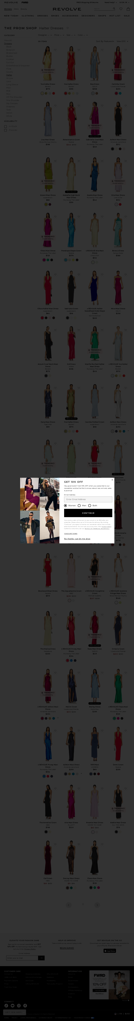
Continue (88, 513)
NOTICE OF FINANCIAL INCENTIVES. (97, 528)
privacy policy (106, 526)
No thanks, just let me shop (77, 539)
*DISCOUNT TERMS (70, 533)
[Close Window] (112, 480)
